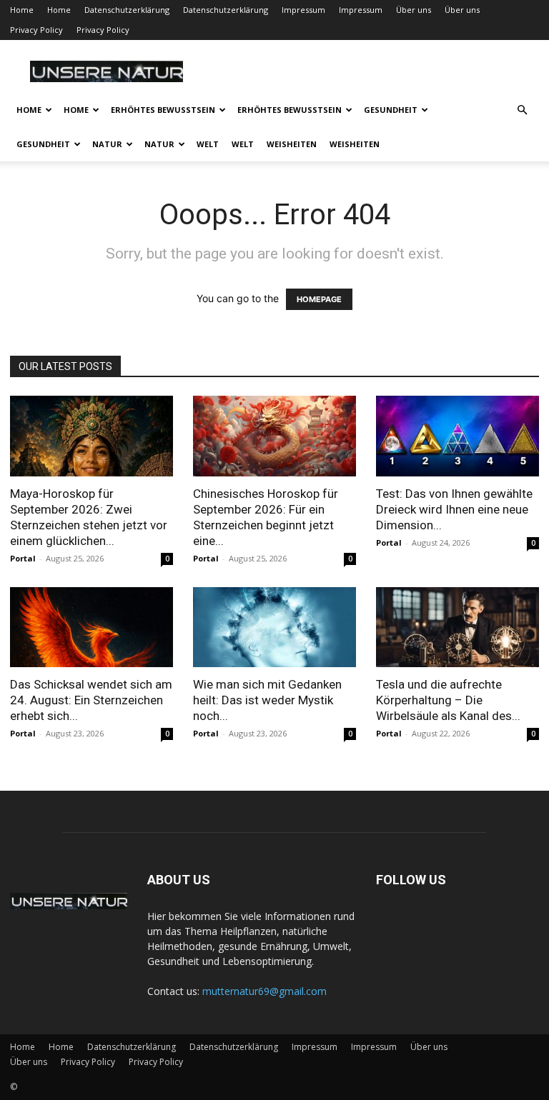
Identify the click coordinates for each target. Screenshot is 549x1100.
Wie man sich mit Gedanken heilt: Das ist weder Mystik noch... (267, 700)
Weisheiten (292, 144)
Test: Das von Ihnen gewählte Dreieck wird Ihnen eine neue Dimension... (454, 509)
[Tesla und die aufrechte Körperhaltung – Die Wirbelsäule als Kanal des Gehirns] (457, 627)
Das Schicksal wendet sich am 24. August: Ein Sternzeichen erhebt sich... (91, 700)
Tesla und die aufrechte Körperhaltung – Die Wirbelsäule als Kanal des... (448, 700)
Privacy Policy (36, 29)
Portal (23, 558)
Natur (107, 144)
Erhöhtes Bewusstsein (163, 109)
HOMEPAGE (319, 299)
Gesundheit (390, 109)
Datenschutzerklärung (126, 9)
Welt (208, 144)
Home (22, 9)
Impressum (303, 9)
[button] (522, 110)
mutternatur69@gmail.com (264, 991)
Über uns (413, 9)
